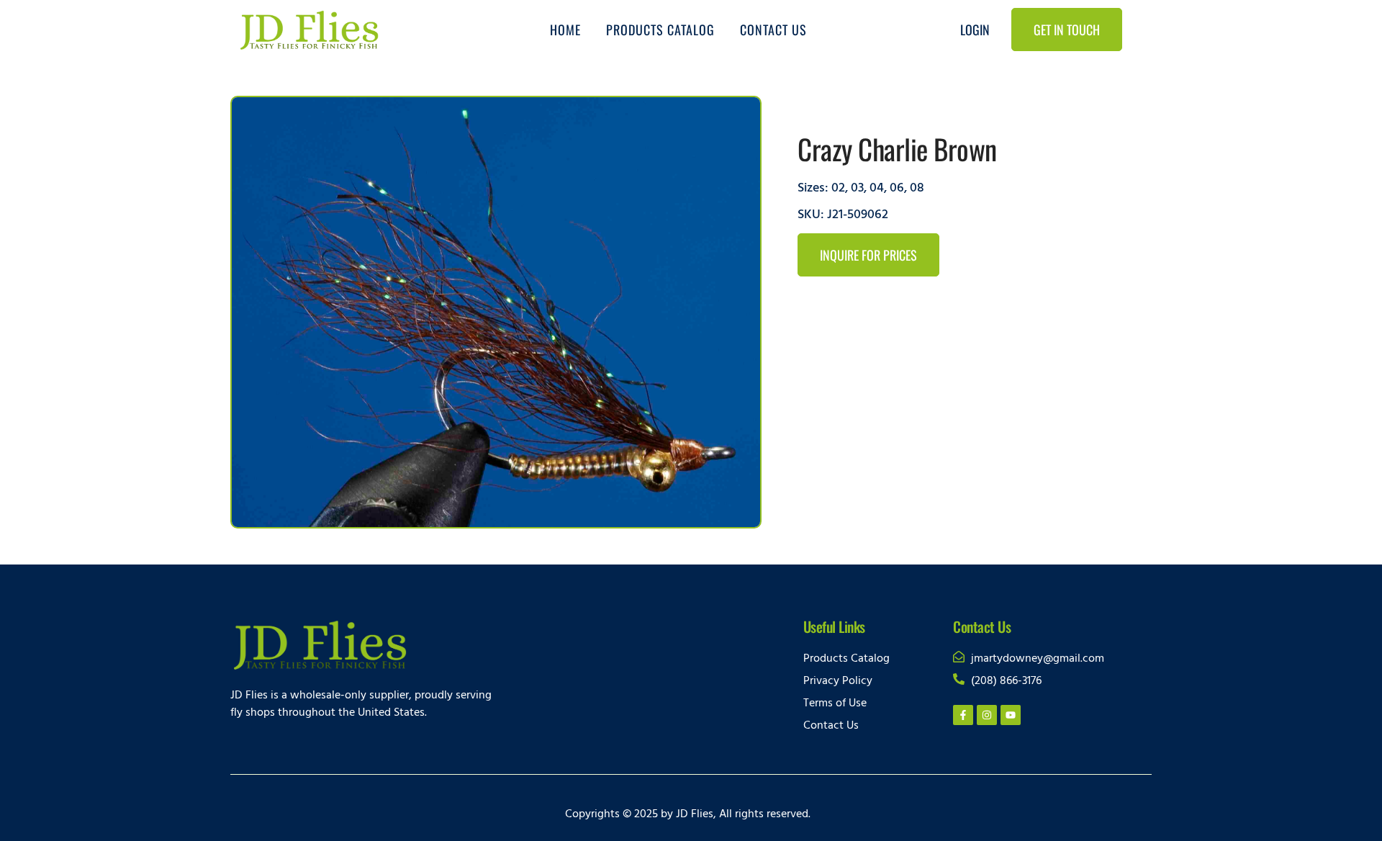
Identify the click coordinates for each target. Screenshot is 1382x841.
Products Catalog (660, 29)
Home (565, 29)
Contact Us (773, 29)
